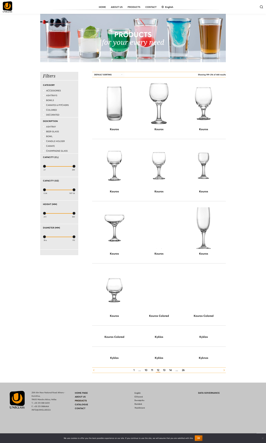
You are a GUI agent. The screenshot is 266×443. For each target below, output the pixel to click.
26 (183, 370)
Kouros (114, 129)
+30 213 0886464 (41, 406)
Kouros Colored (159, 315)
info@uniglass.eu (41, 410)
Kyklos (159, 337)
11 (152, 370)
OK (198, 438)
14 (170, 370)
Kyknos (203, 357)
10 (146, 370)
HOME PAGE (81, 392)
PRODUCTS (81, 400)
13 (164, 370)
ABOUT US (80, 396)
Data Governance (209, 392)
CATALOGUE (81, 404)
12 (158, 370)
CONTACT (80, 408)
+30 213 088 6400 (42, 403)
